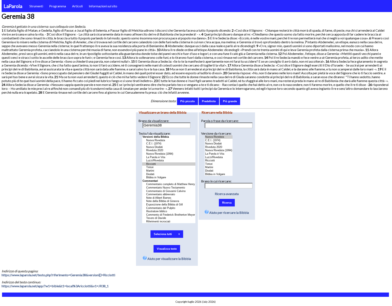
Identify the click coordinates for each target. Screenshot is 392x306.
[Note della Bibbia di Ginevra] (168, 201)
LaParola (13, 6)
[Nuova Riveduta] (168, 140)
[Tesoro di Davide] (168, 218)
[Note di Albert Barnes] (168, 198)
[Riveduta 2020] (168, 150)
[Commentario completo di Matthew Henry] (168, 184)
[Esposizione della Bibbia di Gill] (168, 204)
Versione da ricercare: (216, 133)
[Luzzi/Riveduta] (168, 160)
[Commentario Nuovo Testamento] (168, 188)
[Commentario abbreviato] (168, 194)
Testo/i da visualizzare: (154, 133)
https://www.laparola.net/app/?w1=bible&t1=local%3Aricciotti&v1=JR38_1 (55, 286)
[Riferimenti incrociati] (168, 221)
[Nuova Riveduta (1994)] (168, 154)
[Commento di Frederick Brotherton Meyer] (168, 215)
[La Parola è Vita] (168, 157)
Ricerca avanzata (227, 194)
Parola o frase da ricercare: (220, 121)
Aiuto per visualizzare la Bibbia (169, 259)
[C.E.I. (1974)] (168, 143)
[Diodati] (168, 174)
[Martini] (168, 171)
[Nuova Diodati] (168, 147)
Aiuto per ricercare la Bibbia (229, 212)
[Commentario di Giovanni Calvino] (168, 191)
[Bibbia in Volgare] (168, 177)
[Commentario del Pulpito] (168, 208)
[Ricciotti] (168, 164)
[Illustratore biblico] (168, 211)
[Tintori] (168, 167)
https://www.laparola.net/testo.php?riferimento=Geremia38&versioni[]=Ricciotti (58, 275)
